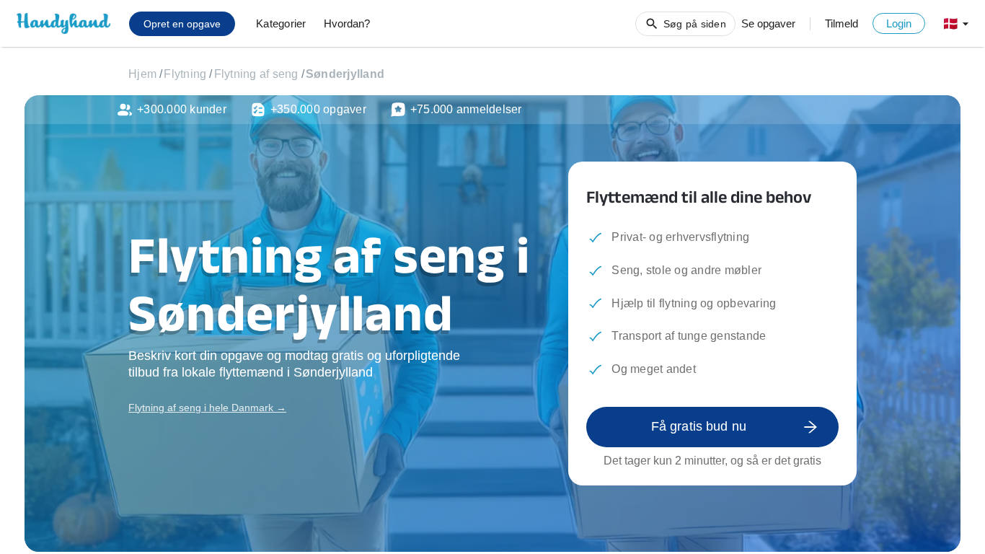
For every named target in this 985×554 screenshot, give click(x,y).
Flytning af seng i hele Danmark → (207, 407)
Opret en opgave (182, 24)
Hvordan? (347, 23)
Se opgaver (768, 23)
